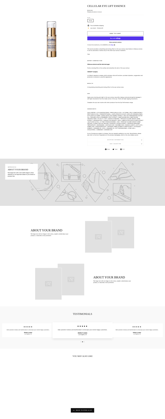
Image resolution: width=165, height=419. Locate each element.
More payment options (115, 42)
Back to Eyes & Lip (83, 410)
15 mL (90, 20)
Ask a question (115, 143)
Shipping (89, 12)
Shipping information (115, 139)
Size (88, 17)
